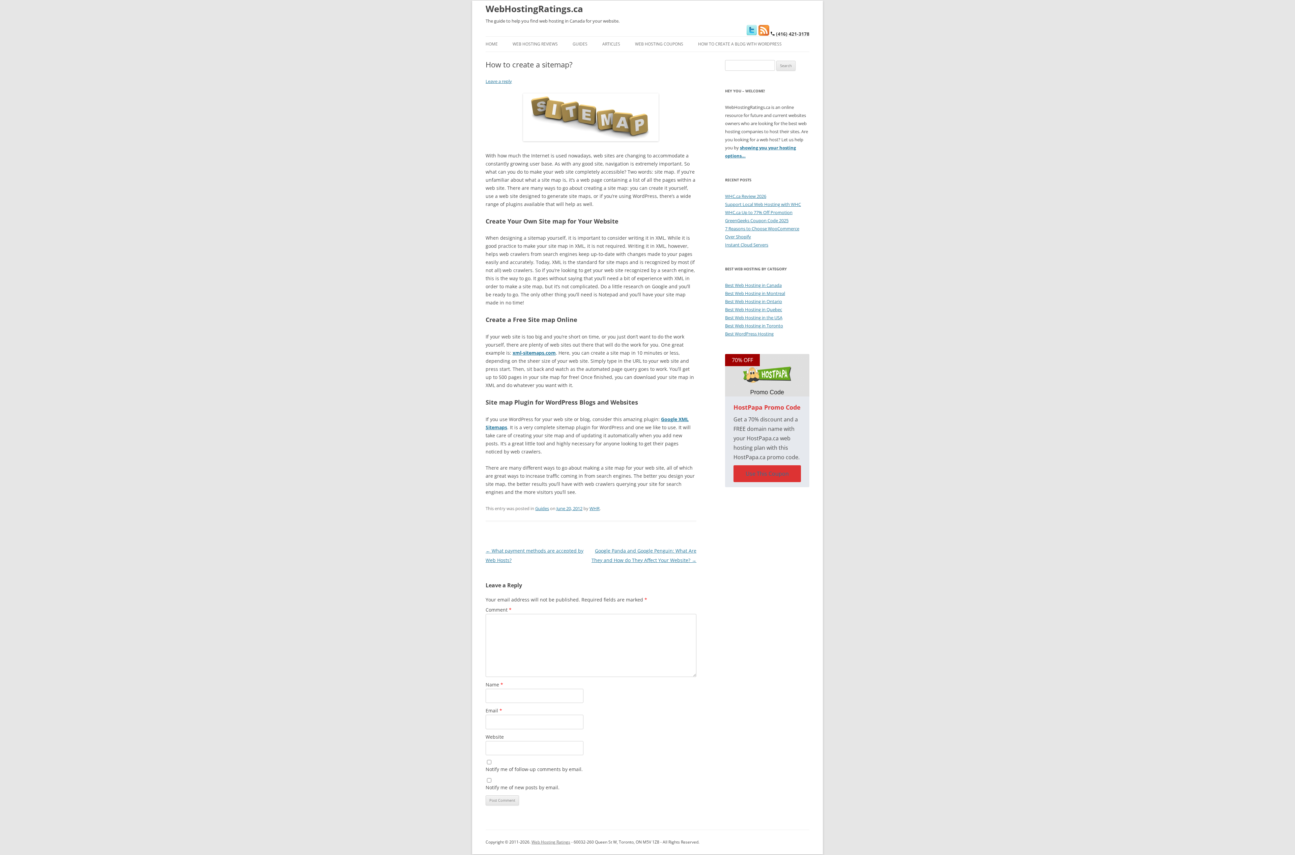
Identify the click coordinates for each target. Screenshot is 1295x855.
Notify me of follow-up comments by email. (534, 769)
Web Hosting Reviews (535, 44)
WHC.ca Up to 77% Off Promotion (759, 212)
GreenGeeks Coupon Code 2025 (756, 220)
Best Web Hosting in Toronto (754, 326)
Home (492, 44)
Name (494, 684)
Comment (499, 610)
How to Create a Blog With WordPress (740, 44)
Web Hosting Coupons (659, 44)
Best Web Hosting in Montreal (755, 293)
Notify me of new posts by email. (522, 787)
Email (494, 710)
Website (495, 737)
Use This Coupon (767, 473)
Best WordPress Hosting (749, 334)
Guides (580, 44)
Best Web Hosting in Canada (753, 285)
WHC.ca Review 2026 (745, 196)
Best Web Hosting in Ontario (753, 301)
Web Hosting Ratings (550, 842)
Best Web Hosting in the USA (753, 318)
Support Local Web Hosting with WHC (763, 204)
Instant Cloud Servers (746, 245)
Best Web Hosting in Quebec (753, 309)
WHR (594, 508)
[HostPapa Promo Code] (767, 375)
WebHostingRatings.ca (534, 9)
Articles (611, 44)
